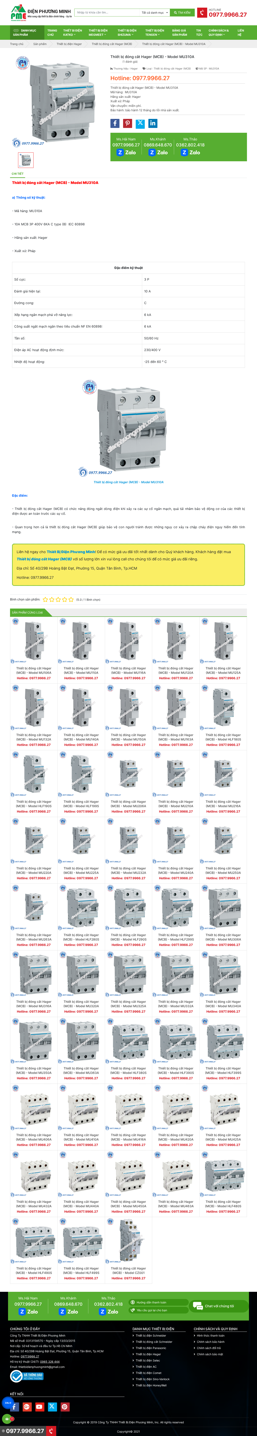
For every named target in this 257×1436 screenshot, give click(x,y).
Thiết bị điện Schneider (151, 1335)
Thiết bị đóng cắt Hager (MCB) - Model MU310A (129, 482)
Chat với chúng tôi (219, 1306)
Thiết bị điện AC (146, 1366)
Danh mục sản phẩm (24, 32)
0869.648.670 (158, 144)
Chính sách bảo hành (210, 1341)
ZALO (8, 1402)
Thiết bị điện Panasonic (151, 1348)
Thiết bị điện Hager (148, 1354)
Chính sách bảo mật (210, 1354)
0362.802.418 (190, 144)
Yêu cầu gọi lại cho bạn (152, 1310)
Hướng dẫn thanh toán (151, 1302)
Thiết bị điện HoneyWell (151, 1385)
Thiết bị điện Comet (148, 1373)
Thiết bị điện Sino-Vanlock (153, 1379)
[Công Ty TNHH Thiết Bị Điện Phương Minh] (41, 12)
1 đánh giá (130, 61)
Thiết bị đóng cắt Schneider (154, 1341)
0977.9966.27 (126, 144)
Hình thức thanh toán (210, 1335)
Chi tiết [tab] (17, 173)
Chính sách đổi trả (209, 1348)
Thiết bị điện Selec (148, 1360)
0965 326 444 (50, 1361)
